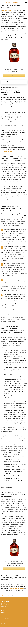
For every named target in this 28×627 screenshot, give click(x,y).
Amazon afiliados (5, 618)
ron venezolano (6, 10)
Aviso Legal (3, 603)
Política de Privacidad (6, 606)
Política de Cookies (5, 604)
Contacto (3, 612)
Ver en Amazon (14, 75)
